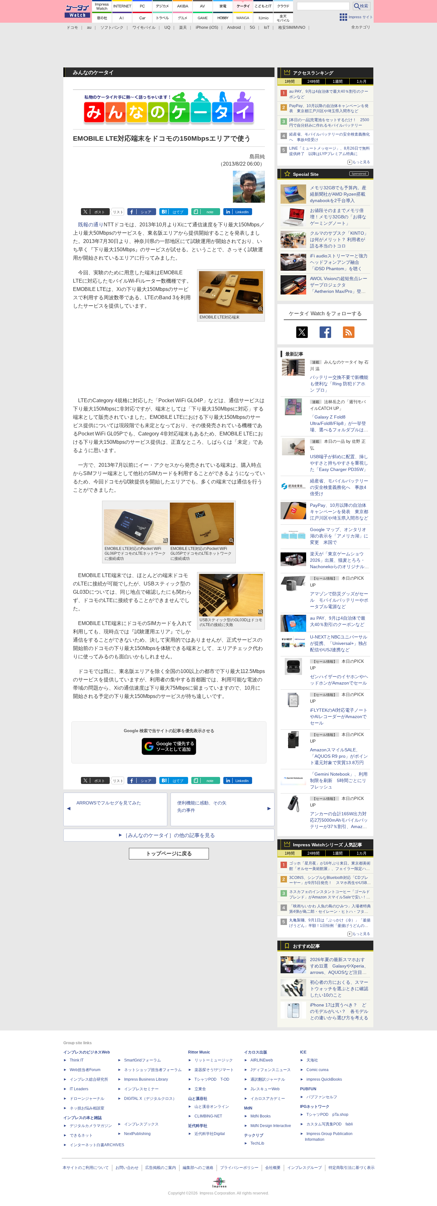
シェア (146, 212)
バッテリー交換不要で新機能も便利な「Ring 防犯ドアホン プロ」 (339, 384)
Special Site (306, 174)
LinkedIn (242, 212)
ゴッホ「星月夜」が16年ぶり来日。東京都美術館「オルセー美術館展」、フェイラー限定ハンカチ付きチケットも (329, 868)
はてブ (178, 212)
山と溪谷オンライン (212, 1106)
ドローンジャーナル (87, 1098)
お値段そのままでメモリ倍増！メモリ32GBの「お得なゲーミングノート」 (338, 217)
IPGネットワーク (315, 1106)
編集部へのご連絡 (198, 1167)
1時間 (290, 81)
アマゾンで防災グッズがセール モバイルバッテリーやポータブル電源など (339, 600)
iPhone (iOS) (207, 27)
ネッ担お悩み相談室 (87, 1108)
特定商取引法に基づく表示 (352, 1167)
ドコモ (72, 27)
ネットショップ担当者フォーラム (153, 1070)
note (210, 212)
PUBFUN (308, 1089)
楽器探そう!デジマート (214, 1070)
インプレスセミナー (141, 1089)
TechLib (257, 1143)
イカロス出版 (255, 1052)
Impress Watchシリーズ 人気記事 (327, 844)
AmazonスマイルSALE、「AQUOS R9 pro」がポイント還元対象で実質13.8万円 (339, 756)
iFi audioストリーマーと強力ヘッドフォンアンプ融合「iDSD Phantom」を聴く (339, 262)
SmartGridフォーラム (142, 1060)
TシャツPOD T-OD (212, 1079)
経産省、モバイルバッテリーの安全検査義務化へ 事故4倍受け (339, 487)
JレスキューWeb (265, 1089)
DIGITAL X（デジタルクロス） (150, 1098)
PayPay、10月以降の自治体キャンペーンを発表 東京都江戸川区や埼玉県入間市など (339, 512)
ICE (303, 1052)
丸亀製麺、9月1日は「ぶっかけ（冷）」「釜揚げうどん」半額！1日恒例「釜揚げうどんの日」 (329, 925)
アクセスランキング (313, 72)
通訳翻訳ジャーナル (267, 1079)
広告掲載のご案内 (160, 1167)
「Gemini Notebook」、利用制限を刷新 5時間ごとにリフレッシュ (339, 780)
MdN (248, 1108)
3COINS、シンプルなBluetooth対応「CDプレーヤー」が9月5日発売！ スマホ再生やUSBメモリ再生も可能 (330, 883)
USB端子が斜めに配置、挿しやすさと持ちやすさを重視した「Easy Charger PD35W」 (339, 463)
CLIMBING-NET (208, 1116)
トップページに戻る (169, 853)
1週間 (338, 81)
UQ (167, 27)
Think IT (76, 1060)
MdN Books (260, 1116)
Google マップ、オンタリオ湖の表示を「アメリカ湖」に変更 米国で (339, 536)
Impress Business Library (146, 1079)
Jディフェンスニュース (270, 1070)
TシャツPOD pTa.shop (327, 1114)
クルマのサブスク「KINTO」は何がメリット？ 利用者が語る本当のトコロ (339, 239)
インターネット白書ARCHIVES (97, 1145)
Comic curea (317, 1070)
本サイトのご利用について (86, 1167)
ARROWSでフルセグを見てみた (108, 802)
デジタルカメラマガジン (91, 1126)
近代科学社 (197, 1126)
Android (234, 27)
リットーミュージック (214, 1060)
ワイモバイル (143, 27)
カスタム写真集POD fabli (329, 1124)
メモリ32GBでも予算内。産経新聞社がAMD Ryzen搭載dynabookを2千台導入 (338, 194)
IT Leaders (79, 1089)
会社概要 (273, 1167)
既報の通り (91, 224)
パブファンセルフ (321, 1097)
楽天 (183, 27)
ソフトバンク (111, 27)
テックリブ (253, 1135)
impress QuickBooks (324, 1079)
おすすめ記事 (306, 946)
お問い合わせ (127, 1167)
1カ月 (362, 81)
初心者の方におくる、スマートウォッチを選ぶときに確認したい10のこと (339, 989)
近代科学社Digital (210, 1134)
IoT (266, 27)
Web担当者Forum (85, 1070)
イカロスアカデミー (267, 1098)
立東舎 (200, 1089)
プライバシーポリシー (239, 1167)
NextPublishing (137, 1134)
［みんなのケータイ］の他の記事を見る (169, 835)
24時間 (313, 81)
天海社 (312, 1060)
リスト (118, 212)
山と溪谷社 (197, 1098)
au (89, 27)
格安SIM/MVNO (291, 27)
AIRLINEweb (261, 1060)
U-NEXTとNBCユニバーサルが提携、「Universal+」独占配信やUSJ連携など (338, 643)
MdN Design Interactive (270, 1126)
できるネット (81, 1135)
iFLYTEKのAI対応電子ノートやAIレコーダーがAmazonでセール (339, 716)
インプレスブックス (141, 1124)
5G (252, 27)
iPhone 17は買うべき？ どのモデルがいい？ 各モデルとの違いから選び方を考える (339, 1011)
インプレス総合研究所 (89, 1079)
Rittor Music (199, 1052)
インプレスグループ (304, 1167)
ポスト (99, 212)
